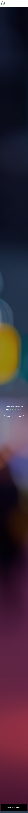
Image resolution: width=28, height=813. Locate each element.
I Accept (14, 808)
